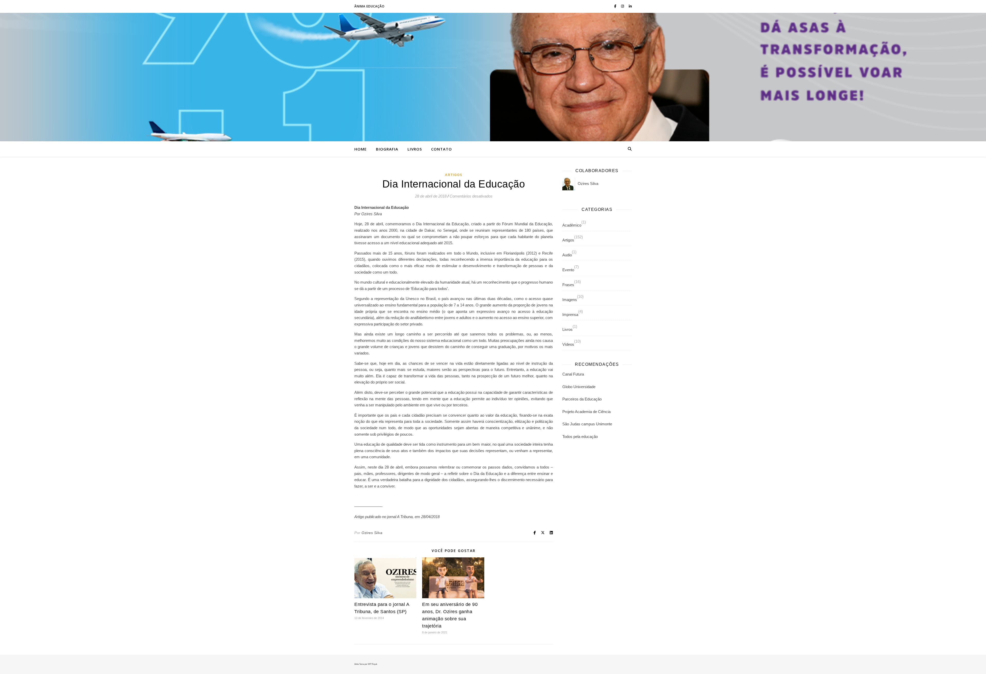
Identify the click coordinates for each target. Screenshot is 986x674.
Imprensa (570, 314)
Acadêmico (571, 225)
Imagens (569, 299)
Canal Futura (573, 374)
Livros (414, 149)
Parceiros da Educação (582, 399)
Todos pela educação (580, 436)
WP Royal (372, 664)
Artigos (453, 175)
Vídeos (568, 344)
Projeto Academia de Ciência (586, 411)
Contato (441, 149)
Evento (568, 270)
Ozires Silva (372, 533)
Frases (568, 285)
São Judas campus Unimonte (587, 424)
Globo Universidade (578, 387)
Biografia (387, 149)
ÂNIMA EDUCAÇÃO (369, 6)
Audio (567, 255)
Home (360, 149)
